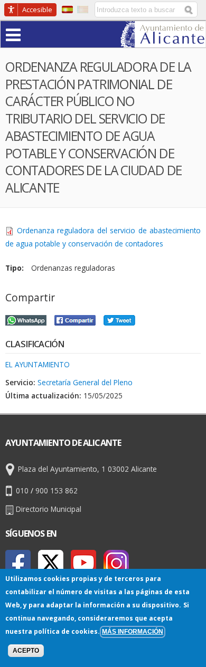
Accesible (37, 9)
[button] (34, 34)
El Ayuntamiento (37, 364)
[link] (162, 40)
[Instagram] (116, 562)
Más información (132, 631)
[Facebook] (18, 562)
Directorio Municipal (48, 509)
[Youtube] (83, 562)
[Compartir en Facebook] (75, 319)
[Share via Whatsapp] (25, 319)
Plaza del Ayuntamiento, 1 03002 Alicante (87, 469)
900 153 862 (56, 490)
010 (22, 490)
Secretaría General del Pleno (85, 382)
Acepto (26, 650)
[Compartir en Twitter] (119, 319)
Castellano (67, 9)
